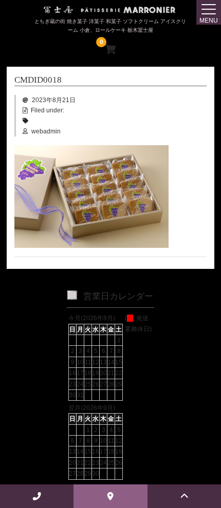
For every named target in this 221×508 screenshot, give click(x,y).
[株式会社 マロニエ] (110, 9)
